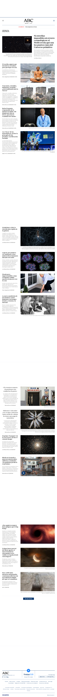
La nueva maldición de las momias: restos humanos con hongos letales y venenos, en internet (9, 299)
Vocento (6, 681)
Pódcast (28, 690)
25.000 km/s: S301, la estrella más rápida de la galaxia (9, 229)
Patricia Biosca (5, 104)
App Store (43, 676)
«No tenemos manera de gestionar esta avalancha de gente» (10, 389)
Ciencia (5, 31)
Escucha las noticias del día (20, 689)
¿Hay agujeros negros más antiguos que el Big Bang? (10, 526)
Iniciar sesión (54, 20)
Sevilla (31, 23)
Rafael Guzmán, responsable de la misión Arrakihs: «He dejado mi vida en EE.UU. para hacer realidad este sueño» (9, 112)
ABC (3, 587)
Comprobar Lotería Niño (9, 687)
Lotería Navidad (36, 687)
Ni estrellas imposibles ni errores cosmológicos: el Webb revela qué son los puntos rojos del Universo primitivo (44, 41)
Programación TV (48, 687)
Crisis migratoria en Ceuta (31, 26)
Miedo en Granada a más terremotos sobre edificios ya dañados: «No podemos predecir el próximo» (9, 461)
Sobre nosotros (12, 681)
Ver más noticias (28, 598)
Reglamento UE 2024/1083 (20, 683)
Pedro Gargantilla (5, 76)
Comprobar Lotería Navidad (26, 687)
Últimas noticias (6, 689)
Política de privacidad (25, 681)
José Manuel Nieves (37, 58)
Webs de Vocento (50, 695)
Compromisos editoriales (44, 683)
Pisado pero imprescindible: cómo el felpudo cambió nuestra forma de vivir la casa (9, 277)
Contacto (18, 681)
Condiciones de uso (43, 681)
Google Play (51, 676)
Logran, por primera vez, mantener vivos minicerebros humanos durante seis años (10, 255)
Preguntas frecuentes (30, 689)
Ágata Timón (4, 153)
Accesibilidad (11, 683)
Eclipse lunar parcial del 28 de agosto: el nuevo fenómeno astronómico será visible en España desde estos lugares (10, 552)
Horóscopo (42, 687)
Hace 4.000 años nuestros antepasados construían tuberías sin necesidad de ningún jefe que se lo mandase (10, 576)
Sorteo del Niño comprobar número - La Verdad (45, 689)
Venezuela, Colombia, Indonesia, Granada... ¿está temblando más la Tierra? (10, 88)
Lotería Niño (17, 687)
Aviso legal (50, 681)
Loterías (11, 689)
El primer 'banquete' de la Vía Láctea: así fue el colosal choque (10, 437)
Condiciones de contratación (32, 683)
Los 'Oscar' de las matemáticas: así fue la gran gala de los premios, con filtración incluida (10, 135)
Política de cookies (34, 681)
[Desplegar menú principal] (3, 20)
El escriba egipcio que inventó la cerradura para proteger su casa (9, 65)
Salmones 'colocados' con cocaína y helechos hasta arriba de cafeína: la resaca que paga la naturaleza (10, 414)
